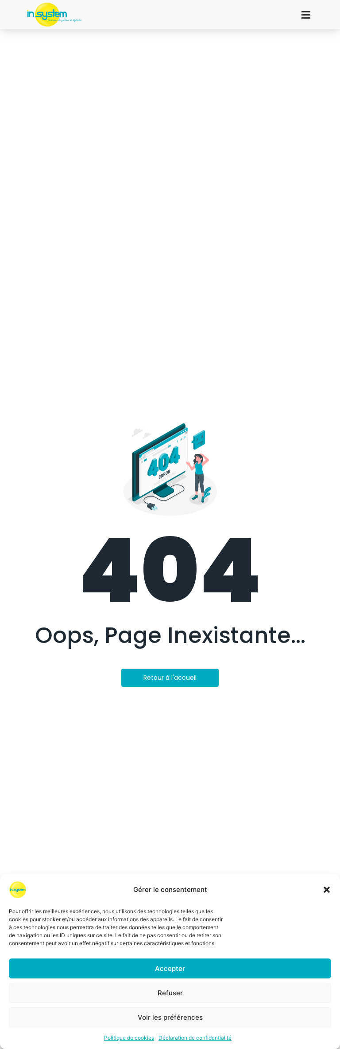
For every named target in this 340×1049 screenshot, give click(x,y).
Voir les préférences (170, 1017)
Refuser (170, 993)
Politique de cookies (129, 1037)
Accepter (170, 968)
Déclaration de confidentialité (195, 1037)
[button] (326, 889)
